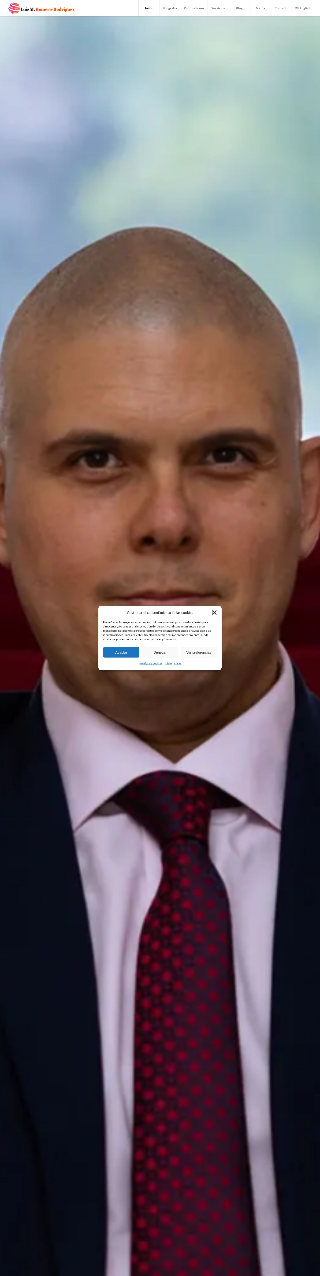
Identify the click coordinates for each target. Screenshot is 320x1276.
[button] (214, 612)
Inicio (168, 663)
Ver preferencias (198, 652)
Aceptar (121, 652)
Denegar (160, 652)
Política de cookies (151, 663)
